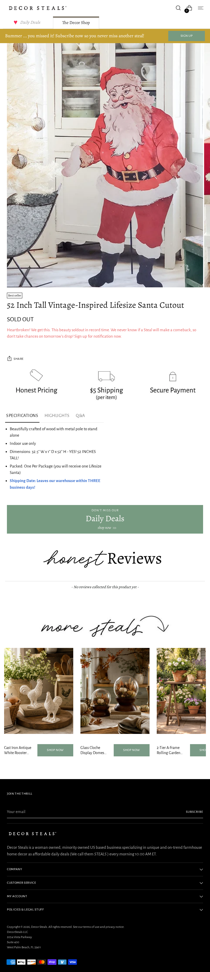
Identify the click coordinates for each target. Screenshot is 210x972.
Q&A (80, 415)
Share (19, 359)
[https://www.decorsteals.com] (105, 519)
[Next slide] (198, 694)
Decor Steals (39, 927)
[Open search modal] (178, 8)
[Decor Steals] (37, 8)
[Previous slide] (11, 694)
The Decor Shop (76, 23)
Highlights (57, 415)
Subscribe (194, 812)
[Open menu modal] (200, 8)
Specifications (22, 415)
